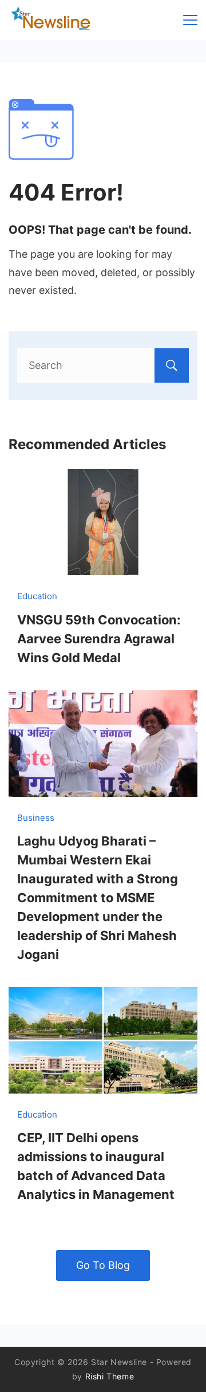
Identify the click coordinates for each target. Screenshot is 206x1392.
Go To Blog (103, 1265)
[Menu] (190, 20)
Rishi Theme (109, 1376)
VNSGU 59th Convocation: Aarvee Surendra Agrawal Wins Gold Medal (99, 638)
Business (35, 817)
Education (37, 596)
